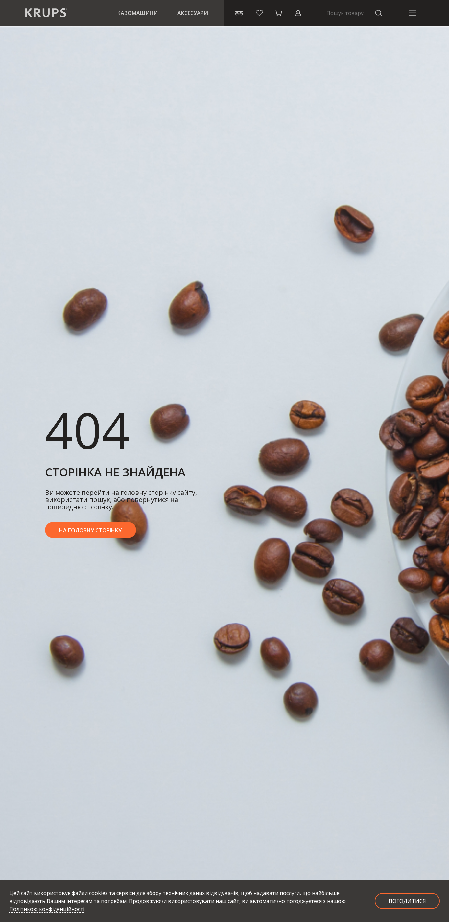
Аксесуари (192, 13)
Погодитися (407, 901)
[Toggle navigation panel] (412, 13)
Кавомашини (137, 13)
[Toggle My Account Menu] (298, 13)
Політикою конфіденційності (46, 908)
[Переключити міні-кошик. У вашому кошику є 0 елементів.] (279, 13)
